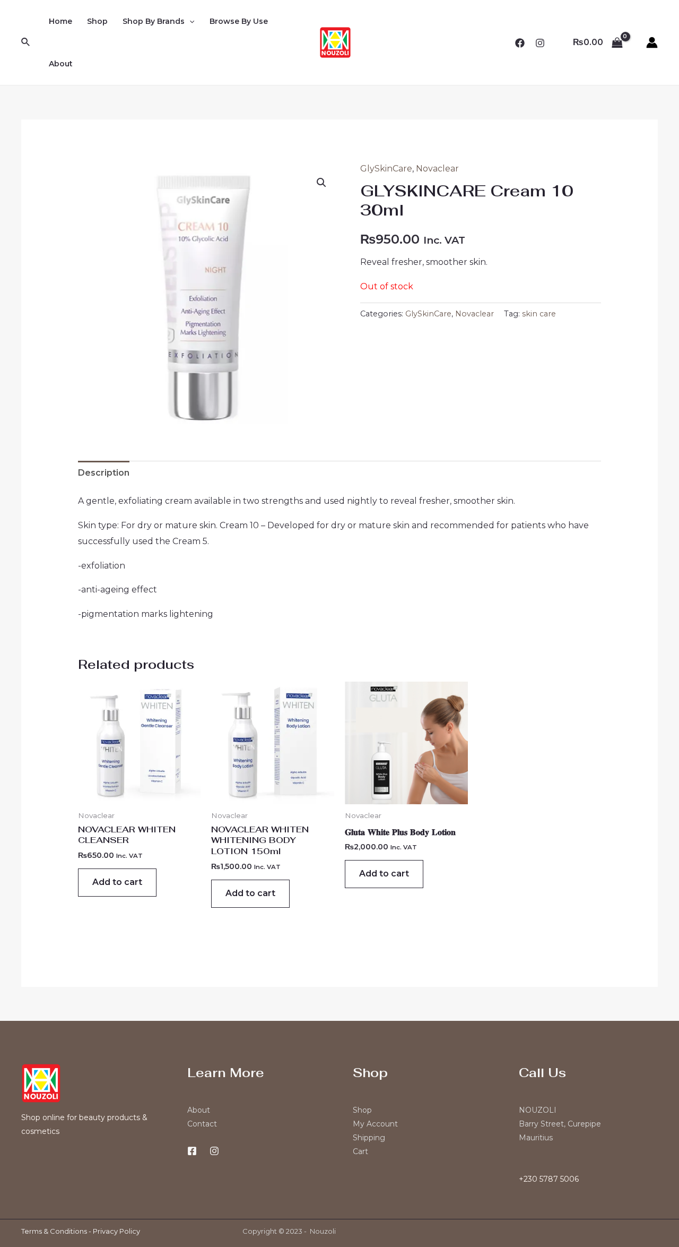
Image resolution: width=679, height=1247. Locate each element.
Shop (97, 21)
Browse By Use (239, 21)
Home (60, 21)
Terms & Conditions (54, 1231)
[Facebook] (520, 43)
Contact (202, 1124)
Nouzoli (323, 1231)
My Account (375, 1124)
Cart (360, 1151)
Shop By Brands (154, 21)
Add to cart (117, 882)
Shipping (369, 1137)
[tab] (103, 473)
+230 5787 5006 (549, 1179)
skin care (539, 314)
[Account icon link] (652, 42)
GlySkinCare (386, 169)
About (61, 63)
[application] (189, 21)
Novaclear (437, 169)
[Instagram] (540, 43)
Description (103, 473)
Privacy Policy (116, 1231)
